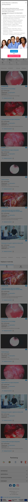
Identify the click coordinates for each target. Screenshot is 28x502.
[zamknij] (25, 2)
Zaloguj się (14, 51)
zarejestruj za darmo (14, 56)
